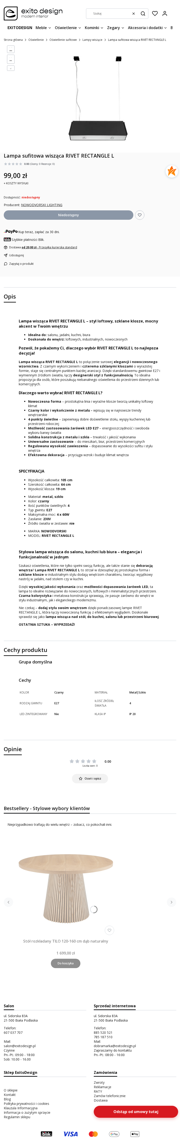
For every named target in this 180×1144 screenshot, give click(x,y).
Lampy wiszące (92, 40)
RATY (98, 1091)
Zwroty (99, 1082)
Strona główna (13, 40)
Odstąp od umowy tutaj (135, 1111)
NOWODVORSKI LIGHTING (41, 205)
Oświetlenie (36, 40)
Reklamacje (102, 1087)
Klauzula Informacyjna (21, 1108)
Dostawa (101, 1100)
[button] (143, 14)
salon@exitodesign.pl (20, 1046)
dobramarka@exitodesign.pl (115, 1046)
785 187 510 (103, 1037)
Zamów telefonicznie (110, 1096)
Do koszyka (66, 963)
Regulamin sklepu (17, 1117)
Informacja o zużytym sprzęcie (27, 1112)
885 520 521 (103, 1032)
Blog (7, 1099)
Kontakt (10, 1094)
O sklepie (11, 1090)
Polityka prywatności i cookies (26, 1103)
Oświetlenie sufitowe (63, 40)
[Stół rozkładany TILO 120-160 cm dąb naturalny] (65, 886)
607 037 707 (13, 1032)
